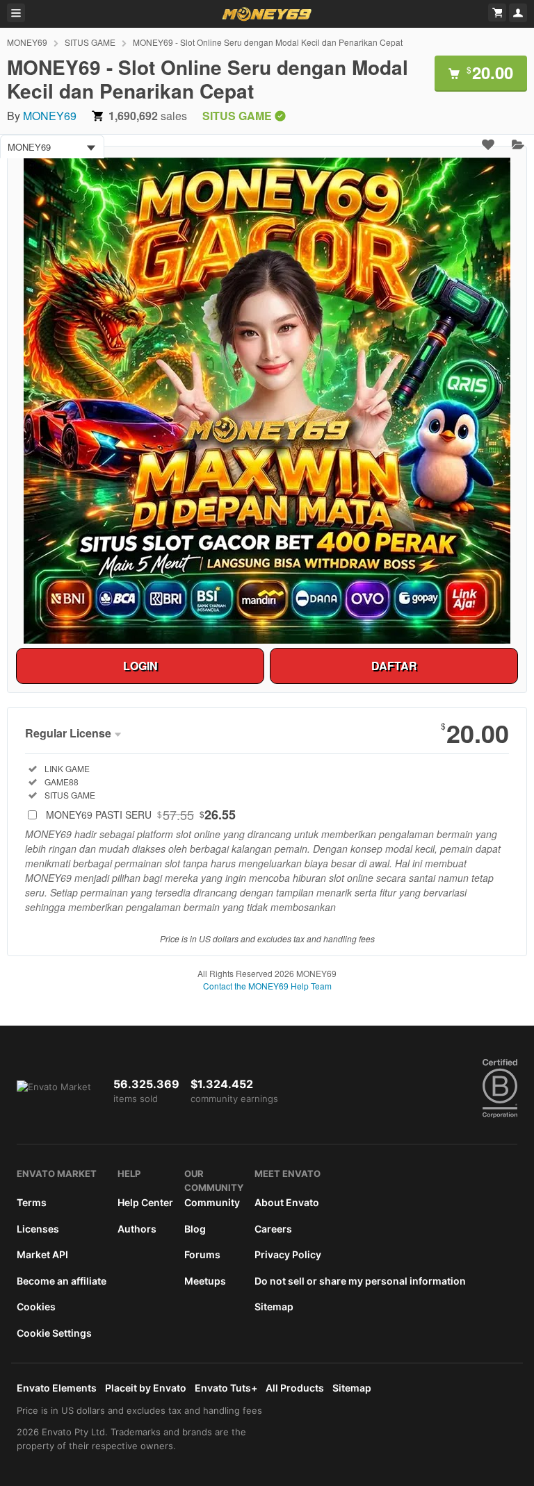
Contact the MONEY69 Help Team (267, 986)
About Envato (286, 1202)
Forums (202, 1254)
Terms (32, 1202)
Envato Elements (57, 1388)
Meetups (205, 1281)
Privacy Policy (287, 1254)
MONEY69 (27, 42)
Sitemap (273, 1306)
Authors (137, 1229)
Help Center (145, 1202)
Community (212, 1202)
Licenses (38, 1229)
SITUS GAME (90, 42)
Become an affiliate (61, 1281)
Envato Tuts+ (226, 1388)
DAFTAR (394, 666)
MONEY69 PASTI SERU (141, 814)
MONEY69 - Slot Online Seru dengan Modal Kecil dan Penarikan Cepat (268, 42)
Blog (195, 1229)
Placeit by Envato (145, 1388)
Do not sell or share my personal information (360, 1281)
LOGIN (140, 666)
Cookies (36, 1306)
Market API (42, 1254)
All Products (295, 1388)
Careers (273, 1229)
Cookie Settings (54, 1333)
